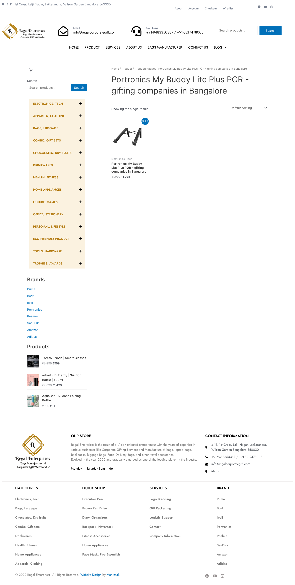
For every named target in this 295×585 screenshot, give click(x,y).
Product (92, 47)
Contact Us (198, 47)
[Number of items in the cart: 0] (31, 70)
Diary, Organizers (95, 517)
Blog (218, 47)
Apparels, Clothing (29, 563)
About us (134, 47)
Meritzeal (113, 574)
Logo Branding (160, 499)
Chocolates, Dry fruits (30, 517)
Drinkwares (23, 536)
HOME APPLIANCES (47, 189)
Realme (32, 316)
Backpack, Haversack (97, 526)
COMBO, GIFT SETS (47, 140)
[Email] (63, 31)
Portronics (34, 309)
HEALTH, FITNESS (45, 177)
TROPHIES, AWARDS (47, 263)
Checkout (211, 8)
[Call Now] (136, 31)
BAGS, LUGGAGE (45, 128)
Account (193, 8)
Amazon (33, 330)
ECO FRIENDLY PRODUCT (51, 239)
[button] (220, 47)
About (178, 8)
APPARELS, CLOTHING (49, 116)
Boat (30, 296)
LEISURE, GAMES (45, 202)
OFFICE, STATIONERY (48, 214)
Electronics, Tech (48, 104)
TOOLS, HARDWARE (47, 251)
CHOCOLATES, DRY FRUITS (52, 153)
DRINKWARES (43, 165)
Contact (155, 526)
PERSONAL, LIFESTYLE (49, 226)
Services (113, 47)
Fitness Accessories (96, 536)
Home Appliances (28, 554)
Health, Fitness (26, 545)
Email (76, 28)
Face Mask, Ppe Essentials (101, 554)
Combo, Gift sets (27, 526)
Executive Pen (92, 499)
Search (271, 31)
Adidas (32, 337)
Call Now (152, 28)
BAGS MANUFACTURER (165, 47)
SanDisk (33, 323)
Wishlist (228, 8)
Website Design (90, 574)
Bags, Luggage (26, 508)
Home (74, 47)
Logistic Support (161, 517)
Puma (31, 289)
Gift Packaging (160, 508)
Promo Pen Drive (94, 508)
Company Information (165, 536)
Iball (30, 303)
